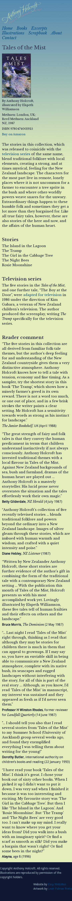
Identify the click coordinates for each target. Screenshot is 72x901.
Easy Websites (57, 884)
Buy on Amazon (13, 134)
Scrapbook (37, 33)
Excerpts (39, 28)
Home (7, 28)
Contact (9, 37)
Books (22, 28)
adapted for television (42, 295)
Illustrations (13, 33)
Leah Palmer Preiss (60, 888)
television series (16, 154)
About (56, 33)
